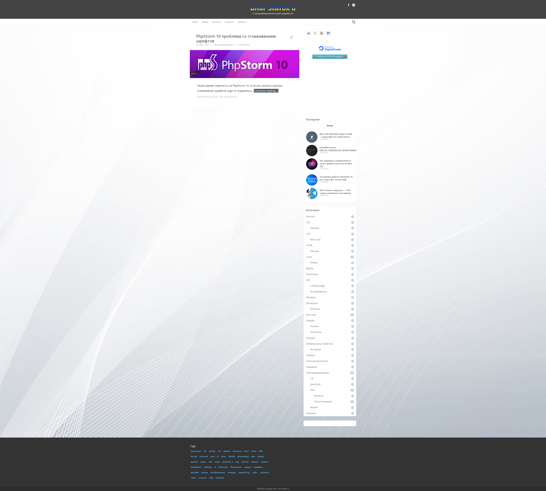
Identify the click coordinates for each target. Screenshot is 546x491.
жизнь (204, 472)
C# (311, 378)
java (212, 456)
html (253, 451)
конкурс (232, 472)
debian (226, 451)
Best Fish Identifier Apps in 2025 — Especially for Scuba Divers (336, 135)
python (194, 461)
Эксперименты (318, 291)
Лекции (314, 228)
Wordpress (312, 303)
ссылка (202, 477)
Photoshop (312, 274)
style (217, 461)
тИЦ (211, 477)
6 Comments (244, 44)
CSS (308, 222)
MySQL (310, 268)
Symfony (318, 395)
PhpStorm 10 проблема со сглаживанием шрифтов (236, 38)
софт (193, 477)
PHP (312, 390)
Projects (229, 21)
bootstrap (196, 451)
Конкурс (310, 337)
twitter (245, 461)
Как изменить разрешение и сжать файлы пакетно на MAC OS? (336, 163)
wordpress (196, 467)
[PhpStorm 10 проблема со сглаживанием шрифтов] (244, 63)
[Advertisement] (244, 117)
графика (258, 467)
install (194, 456)
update (264, 461)
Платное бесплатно (317, 361)
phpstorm (230, 96)
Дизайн (310, 320)
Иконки (314, 326)
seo (210, 461)
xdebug (208, 467)
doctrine (237, 451)
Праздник (311, 366)
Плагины (315, 308)
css (219, 451)
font (215, 96)
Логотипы (315, 332)
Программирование (223, 44)
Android (310, 216)
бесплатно (236, 467)
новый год (244, 472)
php (253, 456)
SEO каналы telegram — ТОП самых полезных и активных (335, 191)
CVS (308, 233)
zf (215, 467)
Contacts (242, 21)
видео (247, 467)
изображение (217, 472)
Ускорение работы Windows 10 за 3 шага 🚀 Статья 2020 (336, 178)
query (203, 461)
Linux (309, 256)
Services (216, 21)
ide (221, 96)
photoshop (243, 456)
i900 (261, 451)
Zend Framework (323, 401)
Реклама (311, 413)
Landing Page (317, 285)
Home (195, 21)
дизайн (195, 472)
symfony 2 (227, 461)
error (246, 451)
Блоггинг (311, 314)
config (212, 451)
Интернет (315, 349)
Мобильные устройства (319, 343)
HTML (309, 245)
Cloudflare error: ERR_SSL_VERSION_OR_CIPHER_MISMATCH (340, 149)
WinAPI (314, 407)
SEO (308, 280)
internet (203, 456)
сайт (255, 472)
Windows (311, 297)
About (205, 21)
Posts (330, 125)
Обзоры (310, 355)
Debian (314, 262)
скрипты (264, 472)
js (218, 456)
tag (237, 461)
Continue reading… (266, 90)
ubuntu (255, 461)
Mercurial (315, 239)
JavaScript (315, 384)
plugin (261, 456)
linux (223, 456)
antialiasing (204, 96)
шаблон (220, 477)
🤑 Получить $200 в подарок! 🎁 (330, 56)
